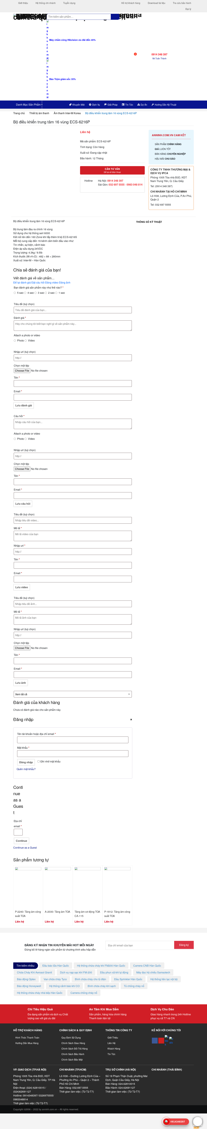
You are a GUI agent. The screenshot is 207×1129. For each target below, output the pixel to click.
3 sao (41, 293)
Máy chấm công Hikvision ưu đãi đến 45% (72, 39)
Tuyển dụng (69, 3)
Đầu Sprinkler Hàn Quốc (128, 979)
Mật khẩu (26, 748)
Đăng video (51, 282)
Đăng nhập (26, 762)
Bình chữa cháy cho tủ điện (90, 979)
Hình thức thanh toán (27, 1037)
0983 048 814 (134, 184)
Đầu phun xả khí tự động (114, 972)
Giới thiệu (23, 3)
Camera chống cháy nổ (84, 993)
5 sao (20, 293)
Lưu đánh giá (23, 405)
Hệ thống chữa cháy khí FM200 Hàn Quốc (101, 965)
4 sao (30, 293)
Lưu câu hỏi (22, 503)
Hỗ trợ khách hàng (130, 3)
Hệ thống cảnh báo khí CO (64, 986)
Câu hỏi (19, 416)
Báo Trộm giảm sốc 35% (62, 79)
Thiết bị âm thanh (39, 113)
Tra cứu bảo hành (181, 3)
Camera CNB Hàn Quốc (147, 965)
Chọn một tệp (21, 365)
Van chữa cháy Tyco (55, 979)
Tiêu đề (24, 304)
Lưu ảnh (20, 683)
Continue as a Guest (25, 847)
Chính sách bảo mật (72, 1059)
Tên (17, 377)
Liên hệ (111, 1043)
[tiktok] (166, 1040)
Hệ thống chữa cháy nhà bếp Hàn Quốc (39, 993)
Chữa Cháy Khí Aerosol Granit (34, 972)
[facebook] (155, 1041)
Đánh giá (20, 318)
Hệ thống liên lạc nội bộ (164, 979)
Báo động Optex (26, 979)
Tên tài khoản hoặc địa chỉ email (39, 734)
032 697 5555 (117, 184)
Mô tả (18, 528)
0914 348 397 (115, 180)
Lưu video (21, 587)
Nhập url (25, 352)
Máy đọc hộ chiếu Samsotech (153, 972)
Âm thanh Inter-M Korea (67, 113)
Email (18, 391)
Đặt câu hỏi (37, 282)
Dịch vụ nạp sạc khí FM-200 (76, 972)
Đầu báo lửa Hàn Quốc (55, 965)
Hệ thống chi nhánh (45, 3)
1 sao (62, 293)
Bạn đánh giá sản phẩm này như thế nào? (38, 287)
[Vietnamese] (188, 104)
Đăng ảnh (64, 282)
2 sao (51, 293)
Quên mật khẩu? (26, 769)
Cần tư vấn (112, 170)
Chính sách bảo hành (72, 1054)
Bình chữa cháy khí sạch (102, 986)
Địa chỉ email (18, 823)
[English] (184, 104)
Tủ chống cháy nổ (134, 986)
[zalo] (171, 1040)
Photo (20, 340)
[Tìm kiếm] (115, 17)
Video (31, 340)
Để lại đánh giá (22, 282)
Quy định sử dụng (71, 1037)
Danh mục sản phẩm (28, 104)
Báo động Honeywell (29, 986)
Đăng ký (184, 945)
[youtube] (161, 1041)
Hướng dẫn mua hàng (26, 1043)
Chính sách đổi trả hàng (74, 1048)
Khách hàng (114, 1048)
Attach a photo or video (27, 335)
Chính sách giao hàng (73, 1043)
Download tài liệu (156, 3)
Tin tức (111, 1054)
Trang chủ (19, 113)
